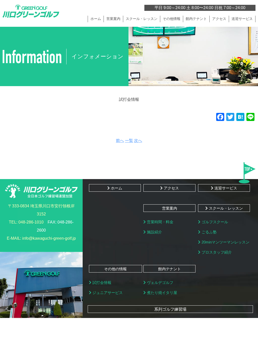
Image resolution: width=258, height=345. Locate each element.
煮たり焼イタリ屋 (162, 292)
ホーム (95, 19)
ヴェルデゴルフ (160, 282)
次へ (138, 140)
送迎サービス (242, 19)
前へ (120, 140)
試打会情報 (101, 282)
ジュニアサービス (107, 292)
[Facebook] (220, 117)
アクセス (219, 19)
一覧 (129, 140)
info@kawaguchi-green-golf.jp (49, 238)
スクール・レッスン (226, 208)
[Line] (250, 117)
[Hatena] (240, 117)
